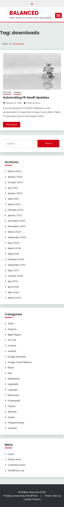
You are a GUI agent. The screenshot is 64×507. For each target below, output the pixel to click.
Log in (11, 453)
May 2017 (13, 270)
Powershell (14, 400)
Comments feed (16, 464)
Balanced (24, 13)
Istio (10, 373)
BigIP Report (14, 334)
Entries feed (14, 459)
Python (17, 92)
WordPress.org (16, 470)
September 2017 (17, 264)
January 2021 (15, 215)
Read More (11, 124)
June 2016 (13, 286)
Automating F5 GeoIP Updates (26, 97)
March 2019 (14, 248)
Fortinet (12, 345)
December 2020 (16, 220)
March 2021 (14, 204)
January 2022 (15, 193)
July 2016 (13, 281)
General (12, 351)
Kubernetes (14, 378)
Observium (13, 395)
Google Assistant (17, 356)
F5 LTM (7, 92)
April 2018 (13, 253)
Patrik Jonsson (33, 103)
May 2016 (13, 292)
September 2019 (17, 237)
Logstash (13, 389)
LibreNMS (13, 384)
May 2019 (13, 242)
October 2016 (15, 275)
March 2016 (14, 297)
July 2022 (13, 187)
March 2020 (14, 231)
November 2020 (16, 226)
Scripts (11, 417)
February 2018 (16, 259)
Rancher (12, 411)
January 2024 (15, 176)
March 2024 (14, 171)
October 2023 (15, 182)
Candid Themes (32, 499)
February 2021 (16, 209)
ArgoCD (12, 329)
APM (10, 323)
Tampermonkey (16, 422)
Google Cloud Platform (20, 362)
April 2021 (13, 198)
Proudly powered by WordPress (21, 495)
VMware (12, 428)
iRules (11, 367)
